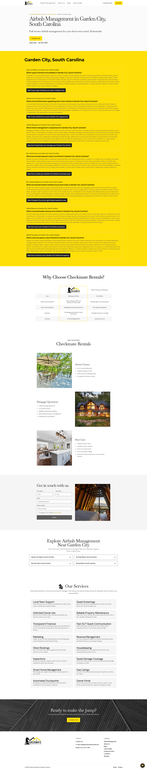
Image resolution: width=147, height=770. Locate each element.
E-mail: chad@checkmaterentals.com (87, 744)
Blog (69, 3)
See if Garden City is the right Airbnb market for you (47, 200)
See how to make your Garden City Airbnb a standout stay (49, 174)
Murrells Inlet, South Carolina (41, 563)
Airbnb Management (48, 3)
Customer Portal (109, 751)
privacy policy (57, 512)
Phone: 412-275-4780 (83, 748)
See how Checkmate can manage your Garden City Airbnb (49, 145)
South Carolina (51, 14)
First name (40, 491)
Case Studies (77, 3)
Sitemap (106, 756)
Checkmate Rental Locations (37, 14)
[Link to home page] (30, 3)
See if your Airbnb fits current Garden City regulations (48, 117)
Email (38, 498)
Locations (107, 754)
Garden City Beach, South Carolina (42, 557)
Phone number (41, 505)
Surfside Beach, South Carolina (86, 557)
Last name (58, 491)
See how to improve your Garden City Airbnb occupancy (48, 255)
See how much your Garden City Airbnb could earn (46, 227)
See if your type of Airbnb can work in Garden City (46, 90)
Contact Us (79, 741)
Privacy (120, 767)
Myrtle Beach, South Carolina (85, 563)
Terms (115, 767)
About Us (61, 3)
